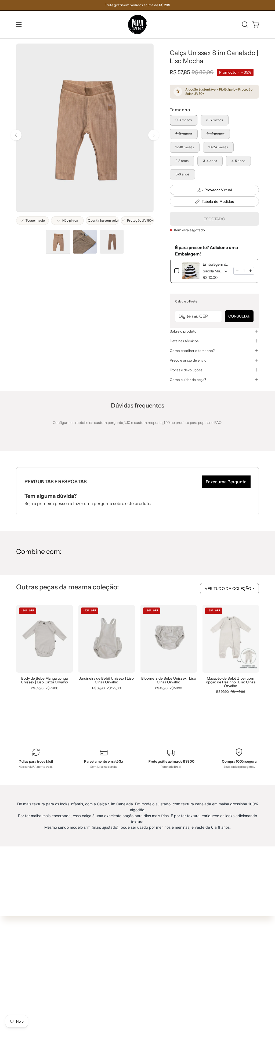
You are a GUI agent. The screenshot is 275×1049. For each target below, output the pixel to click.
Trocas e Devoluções (148, 982)
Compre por (90, 1008)
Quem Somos (142, 959)
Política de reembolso (149, 998)
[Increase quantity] (250, 271)
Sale (83, 1016)
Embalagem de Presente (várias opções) (216, 264)
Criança (86, 984)
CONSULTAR (239, 316)
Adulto (85, 992)
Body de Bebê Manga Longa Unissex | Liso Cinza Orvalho (44, 680)
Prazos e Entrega (145, 974)
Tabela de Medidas (218, 201)
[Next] (153, 135)
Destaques (89, 968)
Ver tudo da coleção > (229, 588)
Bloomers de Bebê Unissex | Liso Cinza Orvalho (168, 680)
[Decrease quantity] (237, 271)
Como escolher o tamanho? (192, 350)
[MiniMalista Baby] (137, 24)
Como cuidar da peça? (188, 379)
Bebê (84, 976)
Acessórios (89, 1000)
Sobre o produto (183, 331)
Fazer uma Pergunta (226, 481)
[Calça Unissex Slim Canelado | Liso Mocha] (58, 242)
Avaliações (139, 1006)
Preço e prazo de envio (188, 360)
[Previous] (16, 135)
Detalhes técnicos (184, 341)
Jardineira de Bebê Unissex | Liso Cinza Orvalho (106, 680)
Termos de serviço (146, 991)
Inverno (86, 960)
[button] (244, 24)
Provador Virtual (218, 190)
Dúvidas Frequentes (148, 951)
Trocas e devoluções (186, 370)
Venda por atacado (147, 1014)
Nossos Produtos (145, 966)
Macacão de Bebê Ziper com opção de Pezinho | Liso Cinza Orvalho (230, 682)
